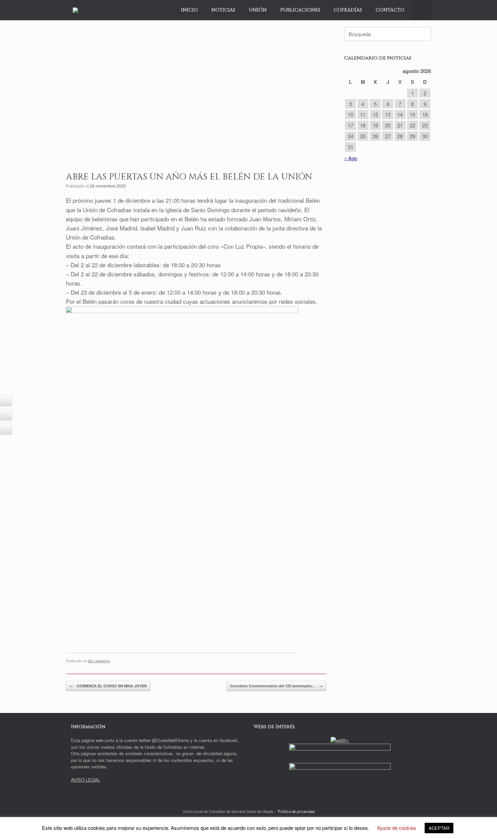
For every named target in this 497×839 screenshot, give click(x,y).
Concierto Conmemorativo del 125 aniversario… (276, 685)
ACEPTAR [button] (439, 828)
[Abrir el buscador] (421, 10)
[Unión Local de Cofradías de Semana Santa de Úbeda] (75, 10)
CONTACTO (390, 10)
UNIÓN (258, 10)
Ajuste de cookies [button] (396, 827)
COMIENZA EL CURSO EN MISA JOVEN (108, 685)
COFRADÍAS (348, 10)
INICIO (189, 10)
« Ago (350, 158)
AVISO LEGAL (85, 779)
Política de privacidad (296, 811)
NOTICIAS (223, 10)
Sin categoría (99, 660)
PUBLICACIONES (300, 10)
